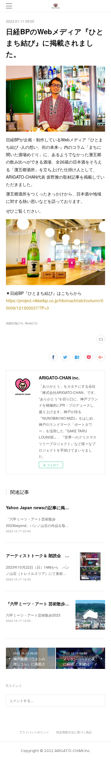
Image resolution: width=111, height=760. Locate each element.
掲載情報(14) (14, 323)
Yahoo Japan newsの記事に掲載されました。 (50, 507)
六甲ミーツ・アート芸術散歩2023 (33, 614)
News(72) (31, 323)
